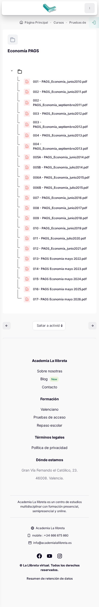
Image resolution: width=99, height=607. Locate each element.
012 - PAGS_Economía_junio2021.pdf (60, 248)
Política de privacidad (49, 447)
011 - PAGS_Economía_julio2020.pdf (59, 238)
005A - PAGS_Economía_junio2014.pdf (61, 157)
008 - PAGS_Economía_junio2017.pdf (60, 208)
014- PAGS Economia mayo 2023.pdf (60, 269)
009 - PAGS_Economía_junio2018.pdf (60, 218)
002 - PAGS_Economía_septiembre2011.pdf (60, 102)
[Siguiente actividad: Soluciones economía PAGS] (92, 325)
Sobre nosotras (49, 371)
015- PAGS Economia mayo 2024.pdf (60, 279)
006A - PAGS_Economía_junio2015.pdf (61, 177)
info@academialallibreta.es (52, 543)
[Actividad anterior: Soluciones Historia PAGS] (7, 325)
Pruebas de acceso (49, 417)
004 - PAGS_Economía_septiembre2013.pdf (60, 146)
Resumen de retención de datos (50, 578)
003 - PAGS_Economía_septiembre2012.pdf (60, 124)
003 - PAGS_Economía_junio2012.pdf (60, 113)
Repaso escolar (49, 425)
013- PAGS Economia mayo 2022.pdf (60, 259)
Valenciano (49, 409)
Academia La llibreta (50, 528)
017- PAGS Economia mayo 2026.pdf (60, 299)
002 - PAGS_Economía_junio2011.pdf (60, 92)
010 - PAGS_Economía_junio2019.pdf (60, 228)
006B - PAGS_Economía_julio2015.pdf (60, 187)
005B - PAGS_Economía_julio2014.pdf (60, 167)
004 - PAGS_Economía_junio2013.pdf (60, 135)
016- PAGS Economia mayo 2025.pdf (60, 289)
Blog (44, 379)
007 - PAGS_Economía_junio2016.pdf (60, 198)
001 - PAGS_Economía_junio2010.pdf (60, 81)
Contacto (49, 387)
